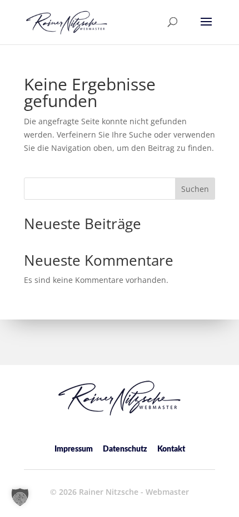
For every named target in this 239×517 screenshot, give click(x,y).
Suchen (195, 189)
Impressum (73, 449)
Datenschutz (125, 449)
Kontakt (171, 449)
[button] (206, 28)
